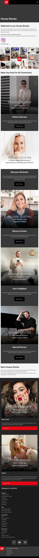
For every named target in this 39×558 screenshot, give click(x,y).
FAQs (3, 516)
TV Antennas (4, 498)
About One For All (5, 535)
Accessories (4, 504)
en (38, 2)
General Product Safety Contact (8, 537)
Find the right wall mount (7, 512)
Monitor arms (4, 502)
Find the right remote (6, 508)
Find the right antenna (6, 510)
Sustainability (4, 532)
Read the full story (19, 126)
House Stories (4, 530)
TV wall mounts (5, 499)
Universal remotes (5, 494)
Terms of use (9, 553)
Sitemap (8, 554)
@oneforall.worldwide (5, 43)
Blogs (3, 533)
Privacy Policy (9, 552)
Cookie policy (9, 550)
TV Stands (4, 501)
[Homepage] (6, 2)
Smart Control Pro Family (7, 496)
